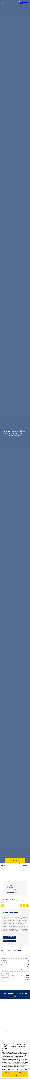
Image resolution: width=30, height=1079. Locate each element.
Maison (7, 899)
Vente (2, 899)
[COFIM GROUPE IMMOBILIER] (23, 2)
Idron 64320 (13, 899)
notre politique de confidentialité (19, 1069)
